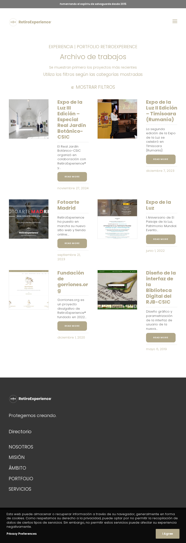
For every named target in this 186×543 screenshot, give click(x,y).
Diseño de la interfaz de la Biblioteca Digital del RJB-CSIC (161, 287)
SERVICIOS (20, 489)
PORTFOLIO (21, 478)
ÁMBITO (17, 468)
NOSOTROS (21, 447)
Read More (72, 176)
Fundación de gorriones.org (72, 281)
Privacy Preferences (21, 534)
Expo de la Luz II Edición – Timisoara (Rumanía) (161, 111)
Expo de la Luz (158, 205)
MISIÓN (17, 457)
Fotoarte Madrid (68, 205)
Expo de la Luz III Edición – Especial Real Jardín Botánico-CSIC (71, 119)
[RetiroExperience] (30, 22)
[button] (175, 21)
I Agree (167, 534)
